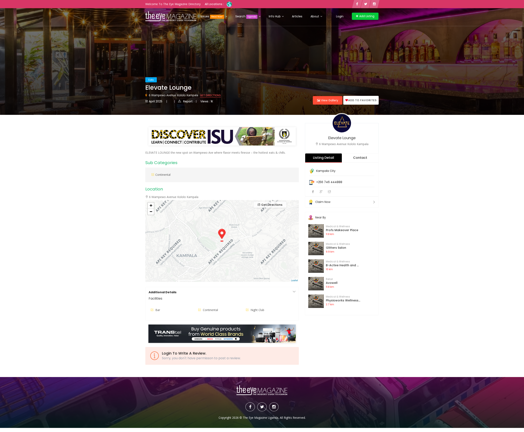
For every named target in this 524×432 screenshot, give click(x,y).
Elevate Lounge (342, 137)
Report (188, 101)
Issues (212, 16)
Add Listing (366, 16)
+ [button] (151, 205)
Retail (329, 279)
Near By (320, 217)
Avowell (332, 283)
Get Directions (210, 95)
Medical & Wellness (338, 226)
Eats (151, 80)
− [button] (151, 211)
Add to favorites (362, 100)
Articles (297, 16)
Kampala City (325, 171)
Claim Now (322, 202)
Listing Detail (323, 157)
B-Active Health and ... (342, 265)
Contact (360, 157)
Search (245, 16)
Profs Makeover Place (342, 230)
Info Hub (275, 16)
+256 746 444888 (329, 182)
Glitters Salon (336, 248)
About (315, 16)
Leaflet (294, 280)
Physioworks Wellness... (343, 300)
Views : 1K (206, 101)
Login (339, 16)
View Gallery (329, 100)
